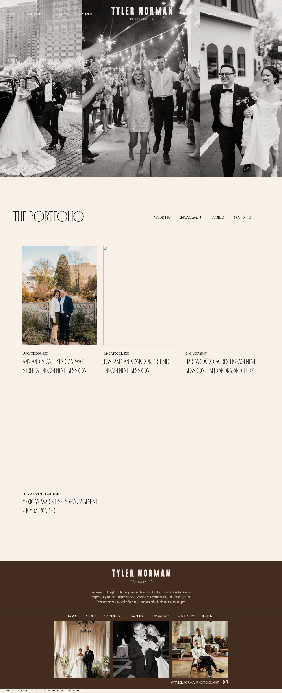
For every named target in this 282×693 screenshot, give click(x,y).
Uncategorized (35, 353)
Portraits (53, 494)
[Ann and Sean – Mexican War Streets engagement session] (59, 295)
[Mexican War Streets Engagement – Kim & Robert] (59, 436)
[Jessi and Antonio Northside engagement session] (140, 295)
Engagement (196, 353)
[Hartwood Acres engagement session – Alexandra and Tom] (222, 295)
